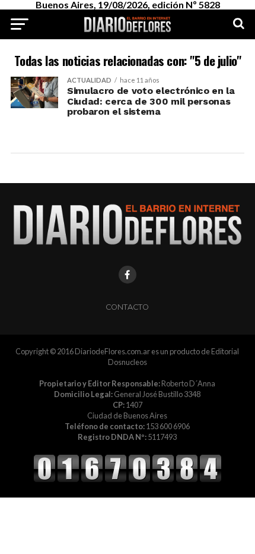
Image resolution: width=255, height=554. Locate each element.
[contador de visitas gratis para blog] (127, 480)
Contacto (127, 307)
